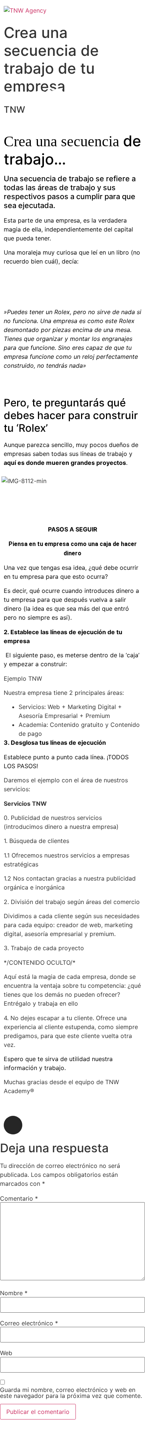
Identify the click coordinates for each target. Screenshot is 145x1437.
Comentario (19, 1198)
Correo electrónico (29, 1323)
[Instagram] (13, 1125)
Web (6, 1353)
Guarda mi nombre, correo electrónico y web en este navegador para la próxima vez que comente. (71, 1393)
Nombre (14, 1293)
